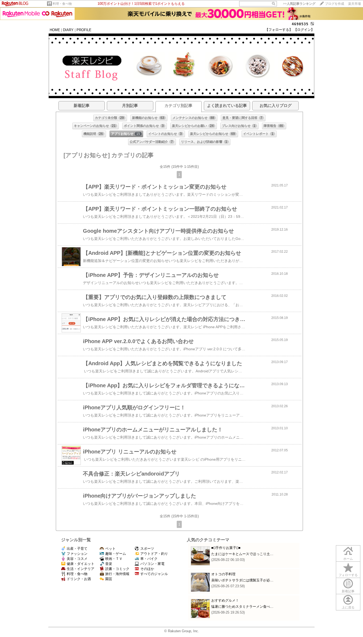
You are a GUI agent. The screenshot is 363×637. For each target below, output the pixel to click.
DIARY (68, 30)
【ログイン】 (304, 30)
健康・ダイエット (80, 564)
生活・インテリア (80, 569)
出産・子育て (77, 549)
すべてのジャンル (154, 574)
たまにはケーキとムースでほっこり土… (242, 554)
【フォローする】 (279, 30)
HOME (55, 30)
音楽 (108, 564)
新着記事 (348, 591)
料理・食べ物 (62, 4)
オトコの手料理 (223, 574)
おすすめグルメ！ (225, 600)
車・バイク (149, 559)
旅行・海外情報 (117, 574)
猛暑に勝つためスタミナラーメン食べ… (242, 607)
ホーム (348, 559)
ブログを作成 (334, 4)
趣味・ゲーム (115, 554)
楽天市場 (354, 4)
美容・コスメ (77, 559)
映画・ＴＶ (114, 559)
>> (299, 4)
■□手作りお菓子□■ (225, 548)
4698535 (300, 24)
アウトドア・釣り (154, 554)
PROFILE (84, 30)
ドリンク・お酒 (79, 579)
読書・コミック (117, 569)
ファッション (77, 554)
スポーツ (147, 549)
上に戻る (348, 607)
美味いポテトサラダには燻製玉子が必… (242, 580)
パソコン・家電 (152, 564)
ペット (110, 549)
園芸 (108, 579)
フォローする (348, 575)
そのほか (147, 569)
